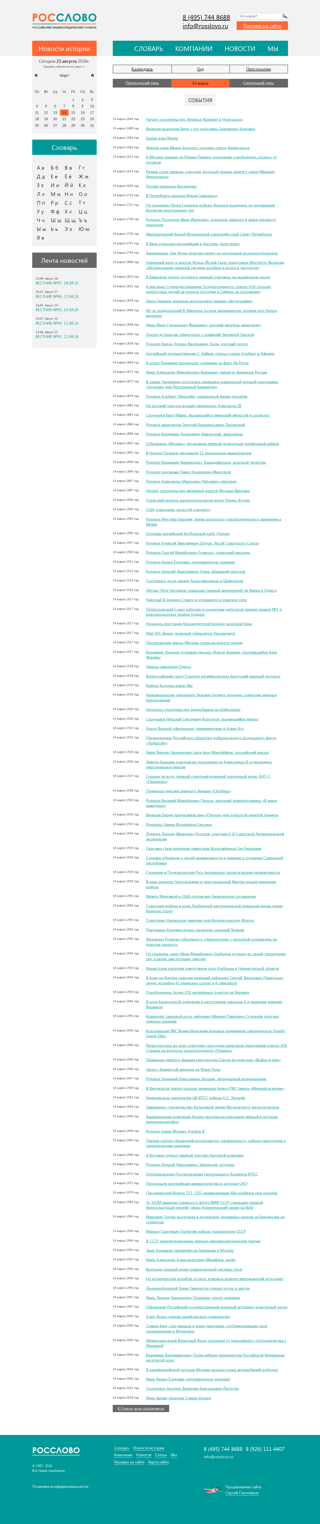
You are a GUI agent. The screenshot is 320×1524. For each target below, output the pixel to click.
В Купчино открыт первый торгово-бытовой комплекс (195, 1155)
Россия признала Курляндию (171, 186)
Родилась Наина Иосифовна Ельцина (179, 824)
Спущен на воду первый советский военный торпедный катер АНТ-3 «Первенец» (208, 779)
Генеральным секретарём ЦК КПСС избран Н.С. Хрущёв (195, 1097)
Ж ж (84, 176)
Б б (54, 167)
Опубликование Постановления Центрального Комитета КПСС (202, 1174)
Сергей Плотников (242, 1492)
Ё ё (68, 176)
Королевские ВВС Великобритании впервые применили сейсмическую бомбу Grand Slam (215, 1033)
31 (92, 125)
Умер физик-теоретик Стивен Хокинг (178, 1398)
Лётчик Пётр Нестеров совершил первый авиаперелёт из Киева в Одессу (211, 590)
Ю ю (84, 228)
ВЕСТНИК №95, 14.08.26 (57, 309)
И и (55, 184)
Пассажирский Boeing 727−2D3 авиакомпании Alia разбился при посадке (211, 1192)
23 (83, 119)
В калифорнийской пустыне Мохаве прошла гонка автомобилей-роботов (212, 1369)
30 (83, 125)
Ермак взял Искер (162, 138)
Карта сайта (158, 1462)
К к (82, 184)
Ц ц (83, 211)
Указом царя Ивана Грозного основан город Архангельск (197, 147)
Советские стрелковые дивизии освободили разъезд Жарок (200, 920)
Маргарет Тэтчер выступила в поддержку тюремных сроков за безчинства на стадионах (215, 1219)
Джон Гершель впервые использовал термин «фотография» (199, 301)
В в (68, 167)
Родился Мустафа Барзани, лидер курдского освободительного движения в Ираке (213, 521)
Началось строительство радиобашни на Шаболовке (193, 709)
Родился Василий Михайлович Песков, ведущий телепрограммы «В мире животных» (211, 803)
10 (92, 106)
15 (73, 113)
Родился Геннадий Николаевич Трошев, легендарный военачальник (206, 1078)
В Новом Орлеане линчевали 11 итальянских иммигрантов (198, 453)
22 (73, 119)
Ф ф (55, 211)
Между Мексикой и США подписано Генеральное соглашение (201, 896)
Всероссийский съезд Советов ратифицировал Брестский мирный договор (213, 676)
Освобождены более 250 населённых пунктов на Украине (197, 992)
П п (41, 202)
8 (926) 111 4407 (265, 1448)
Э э (68, 228)
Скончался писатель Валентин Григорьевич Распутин (192, 1388)
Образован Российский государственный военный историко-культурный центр (217, 1307)
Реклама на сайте (262, 25)
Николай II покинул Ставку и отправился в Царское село (196, 599)
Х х (68, 211)
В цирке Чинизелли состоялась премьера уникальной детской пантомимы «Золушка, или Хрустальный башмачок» (212, 384)
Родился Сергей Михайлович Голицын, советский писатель (198, 552)
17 (92, 113)
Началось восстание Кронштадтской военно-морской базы (199, 623)
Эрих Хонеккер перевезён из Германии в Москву (190, 1250)
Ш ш (56, 219)
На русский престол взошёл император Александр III (193, 405)
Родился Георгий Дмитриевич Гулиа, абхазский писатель (196, 571)
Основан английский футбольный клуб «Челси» (188, 533)
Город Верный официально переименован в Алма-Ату (195, 728)
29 (73, 125)
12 (46, 113)
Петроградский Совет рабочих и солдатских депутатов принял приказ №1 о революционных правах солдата (214, 612)
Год (200, 69)
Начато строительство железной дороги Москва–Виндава (197, 490)
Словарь (148, 48)
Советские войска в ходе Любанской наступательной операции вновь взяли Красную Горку (214, 908)
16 (83, 113)
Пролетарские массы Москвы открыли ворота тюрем (194, 642)
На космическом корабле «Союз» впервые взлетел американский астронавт (214, 1278)
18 (37, 119)
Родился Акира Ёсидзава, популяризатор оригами (190, 562)
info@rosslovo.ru (205, 26)
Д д (41, 176)
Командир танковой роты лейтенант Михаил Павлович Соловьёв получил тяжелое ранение (212, 1019)
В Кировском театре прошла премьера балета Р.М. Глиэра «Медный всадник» (215, 1088)
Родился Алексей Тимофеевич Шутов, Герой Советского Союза (202, 543)
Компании (193, 48)
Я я (40, 237)
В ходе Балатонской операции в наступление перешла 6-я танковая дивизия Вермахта (214, 1004)
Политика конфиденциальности (60, 1486)
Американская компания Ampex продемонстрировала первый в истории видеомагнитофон (212, 1119)
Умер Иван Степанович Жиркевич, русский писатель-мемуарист (203, 324)
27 (55, 125)
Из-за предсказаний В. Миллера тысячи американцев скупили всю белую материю (211, 313)
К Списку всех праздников (141, 1408)
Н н (69, 193)
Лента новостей (64, 260)
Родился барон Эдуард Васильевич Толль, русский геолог (197, 343)
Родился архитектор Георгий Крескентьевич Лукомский (195, 424)
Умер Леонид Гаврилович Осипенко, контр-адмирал (193, 1297)
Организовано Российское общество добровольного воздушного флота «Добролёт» (211, 740)
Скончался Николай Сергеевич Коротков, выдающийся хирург (202, 719)
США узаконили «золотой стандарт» (178, 509)
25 (37, 125)
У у (40, 211)
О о (83, 193)
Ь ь (54, 228)
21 (64, 119)
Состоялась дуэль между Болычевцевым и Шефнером (194, 580)
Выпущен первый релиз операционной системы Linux (194, 1269)
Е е (54, 176)
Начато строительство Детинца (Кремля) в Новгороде (194, 119)
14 (64, 113)
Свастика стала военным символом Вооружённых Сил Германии (203, 848)
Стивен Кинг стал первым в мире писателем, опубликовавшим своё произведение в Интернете (206, 1328)
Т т (82, 202)
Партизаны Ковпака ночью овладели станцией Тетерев (195, 929)
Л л (41, 193)
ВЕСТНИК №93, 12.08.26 (57, 336)
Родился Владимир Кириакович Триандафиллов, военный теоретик (206, 462)
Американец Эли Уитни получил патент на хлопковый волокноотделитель (212, 253)
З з (40, 184)
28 (64, 125)
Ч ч (41, 219)
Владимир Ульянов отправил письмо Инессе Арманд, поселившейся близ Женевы (211, 655)
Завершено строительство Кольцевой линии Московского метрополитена (212, 1107)
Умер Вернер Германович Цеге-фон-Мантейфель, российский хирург (207, 752)
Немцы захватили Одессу (168, 666)
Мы (273, 48)
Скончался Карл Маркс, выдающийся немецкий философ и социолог (208, 415)
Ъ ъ (83, 219)
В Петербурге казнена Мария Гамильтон (181, 195)
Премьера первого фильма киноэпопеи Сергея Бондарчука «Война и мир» (213, 1059)
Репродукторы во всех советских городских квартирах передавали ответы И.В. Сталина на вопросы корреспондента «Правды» (216, 1048)
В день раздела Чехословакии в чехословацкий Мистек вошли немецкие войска (211, 884)
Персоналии (258, 69)
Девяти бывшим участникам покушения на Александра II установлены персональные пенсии (209, 764)
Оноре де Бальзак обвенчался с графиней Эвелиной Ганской (200, 334)
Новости (240, 48)
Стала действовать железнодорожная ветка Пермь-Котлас (198, 500)
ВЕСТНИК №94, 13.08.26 (57, 323)
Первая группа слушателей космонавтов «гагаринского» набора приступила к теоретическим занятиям (216, 1143)
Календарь (142, 69)
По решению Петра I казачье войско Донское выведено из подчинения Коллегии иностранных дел (210, 208)
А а (40, 167)
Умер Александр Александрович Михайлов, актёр (191, 1259)
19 (46, 119)
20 (55, 119)
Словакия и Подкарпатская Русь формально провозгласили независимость (213, 872)
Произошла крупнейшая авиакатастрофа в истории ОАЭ (196, 1183)
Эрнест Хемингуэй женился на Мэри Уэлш (183, 1069)
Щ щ (70, 219)
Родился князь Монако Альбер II (175, 1131)
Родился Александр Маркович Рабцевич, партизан (191, 481)
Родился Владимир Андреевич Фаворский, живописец (194, 434)
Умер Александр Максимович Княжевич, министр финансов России (206, 372)
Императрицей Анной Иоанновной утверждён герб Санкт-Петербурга (209, 234)
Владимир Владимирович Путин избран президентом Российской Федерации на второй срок (215, 1357)
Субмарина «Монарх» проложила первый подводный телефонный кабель (212, 443)
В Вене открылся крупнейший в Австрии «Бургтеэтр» (193, 243)
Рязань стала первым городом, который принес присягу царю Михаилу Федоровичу (210, 174)
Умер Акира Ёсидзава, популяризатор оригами (188, 1379)
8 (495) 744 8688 (206, 17)
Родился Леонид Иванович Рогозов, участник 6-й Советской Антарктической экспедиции (215, 836)
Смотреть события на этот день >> (64, 66)
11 (37, 113)
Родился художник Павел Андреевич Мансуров (188, 471)
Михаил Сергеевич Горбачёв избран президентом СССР (196, 1231)
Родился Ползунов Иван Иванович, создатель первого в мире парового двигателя (211, 222)
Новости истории (148, 1447)
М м (56, 193)
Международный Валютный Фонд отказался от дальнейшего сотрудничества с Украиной (216, 1343)
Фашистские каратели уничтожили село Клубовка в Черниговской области (212, 968)
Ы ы (41, 228)
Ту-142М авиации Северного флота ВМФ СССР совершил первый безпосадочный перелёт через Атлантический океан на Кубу (204, 1205)
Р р (54, 202)
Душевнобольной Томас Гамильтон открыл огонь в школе (198, 1288)
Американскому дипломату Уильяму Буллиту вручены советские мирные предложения (211, 697)
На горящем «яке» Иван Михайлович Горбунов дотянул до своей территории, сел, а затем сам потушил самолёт (216, 956)
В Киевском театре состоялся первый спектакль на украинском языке (208, 277)
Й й (69, 184)
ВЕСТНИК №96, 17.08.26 (57, 296)
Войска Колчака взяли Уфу (169, 685)
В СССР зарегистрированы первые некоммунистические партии (203, 1241)
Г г (81, 167)
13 (55, 113)
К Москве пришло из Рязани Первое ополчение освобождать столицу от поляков (211, 159)
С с (68, 202)
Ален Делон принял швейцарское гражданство (188, 1316)
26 (46, 125)
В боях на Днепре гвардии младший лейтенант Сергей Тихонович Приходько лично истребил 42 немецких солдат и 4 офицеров (214, 980)
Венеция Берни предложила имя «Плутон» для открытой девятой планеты (212, 814)
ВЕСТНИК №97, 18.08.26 (57, 282)
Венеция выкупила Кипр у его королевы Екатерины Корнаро (200, 128)
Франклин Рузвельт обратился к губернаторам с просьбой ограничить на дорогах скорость (211, 942)
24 (92, 119)
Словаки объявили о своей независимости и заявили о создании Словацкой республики (214, 860)
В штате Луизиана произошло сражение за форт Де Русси (197, 362)
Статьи (161, 1454)
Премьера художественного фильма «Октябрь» (188, 790)
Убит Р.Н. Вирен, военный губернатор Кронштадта (190, 633)
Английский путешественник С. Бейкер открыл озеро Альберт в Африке (210, 353)
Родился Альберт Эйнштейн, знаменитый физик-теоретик (197, 396)
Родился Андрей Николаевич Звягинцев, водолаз (190, 1164)
